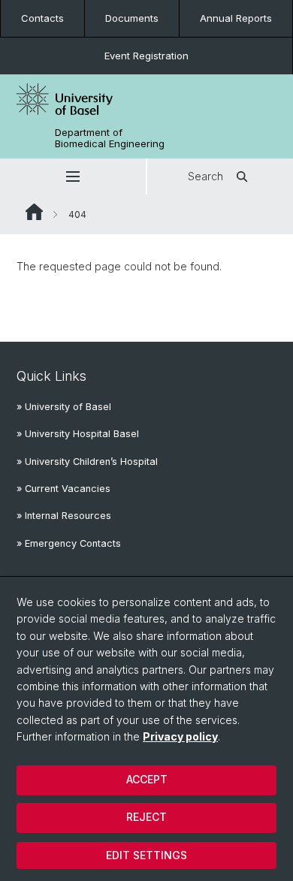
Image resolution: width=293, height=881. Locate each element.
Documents (132, 18)
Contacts (42, 18)
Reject (146, 816)
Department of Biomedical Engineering (110, 138)
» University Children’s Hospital (87, 461)
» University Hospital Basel (78, 433)
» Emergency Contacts (69, 543)
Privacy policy (180, 736)
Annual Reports (236, 18)
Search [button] (205, 176)
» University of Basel (64, 406)
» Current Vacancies (63, 488)
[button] (73, 176)
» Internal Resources (64, 515)
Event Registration (146, 56)
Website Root (34, 212)
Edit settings (146, 855)
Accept (147, 779)
